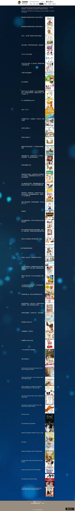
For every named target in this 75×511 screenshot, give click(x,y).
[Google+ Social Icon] (50, 1)
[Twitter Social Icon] (48, 1)
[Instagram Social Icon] (52, 1)
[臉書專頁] (46, 1)
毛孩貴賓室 (25, 2)
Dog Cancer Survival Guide (42, 10)
